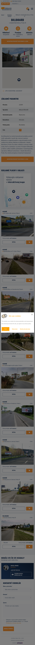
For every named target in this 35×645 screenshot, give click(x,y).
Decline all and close (25, 329)
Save (5, 329)
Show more (14, 329)
